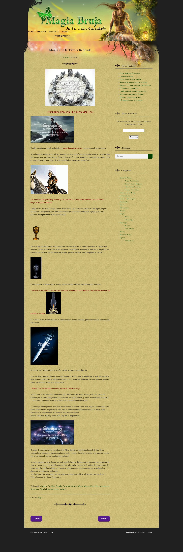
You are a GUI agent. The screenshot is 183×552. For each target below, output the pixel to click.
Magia (80, 486)
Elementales (129, 229)
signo (56, 489)
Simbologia (128, 220)
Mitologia (123, 223)
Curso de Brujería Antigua (130, 73)
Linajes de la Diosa (131, 190)
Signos (122, 238)
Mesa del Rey (89, 486)
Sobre (65, 31)
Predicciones (129, 241)
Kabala (122, 211)
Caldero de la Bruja (127, 193)
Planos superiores (102, 486)
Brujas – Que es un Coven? (130, 97)
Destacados (124, 202)
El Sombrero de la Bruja (129, 88)
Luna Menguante (126, 76)
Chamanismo (125, 196)
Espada (59, 486)
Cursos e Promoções (128, 199)
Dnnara (66, 57)
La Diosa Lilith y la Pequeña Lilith (133, 91)
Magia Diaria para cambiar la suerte (133, 82)
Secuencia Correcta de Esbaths (132, 94)
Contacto (54, 31)
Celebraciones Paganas (133, 184)
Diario (122, 205)
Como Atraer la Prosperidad (130, 79)
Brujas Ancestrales (131, 181)
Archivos (41, 31)
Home (31, 31)
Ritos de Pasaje (125, 235)
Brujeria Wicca (125, 178)
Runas (126, 217)
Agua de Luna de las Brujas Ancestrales (135, 85)
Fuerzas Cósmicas (70, 486)
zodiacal (63, 489)
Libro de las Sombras (132, 187)
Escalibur (51, 486)
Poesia (122, 232)
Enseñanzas (124, 208)
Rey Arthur (34, 489)
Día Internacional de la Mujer (131, 100)
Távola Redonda (46, 489)
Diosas (127, 226)
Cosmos (43, 486)
